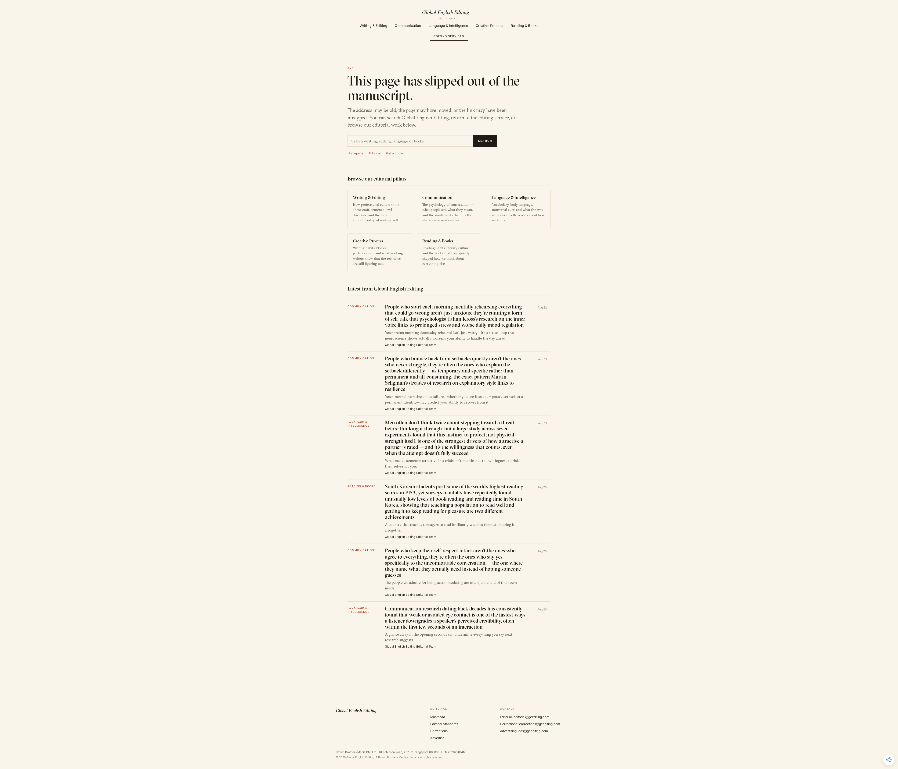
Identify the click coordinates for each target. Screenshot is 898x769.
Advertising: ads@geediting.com (524, 731)
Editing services (449, 36)
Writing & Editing (373, 26)
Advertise (437, 738)
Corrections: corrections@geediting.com (530, 724)
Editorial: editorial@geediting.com (524, 717)
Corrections (439, 731)
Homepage (355, 153)
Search (485, 140)
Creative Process (489, 26)
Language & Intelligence (448, 26)
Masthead (437, 717)
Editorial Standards (444, 724)
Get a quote (394, 153)
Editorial (374, 153)
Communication (408, 26)
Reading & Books (524, 26)
